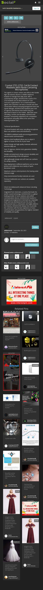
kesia (10, 535)
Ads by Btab (21, 27)
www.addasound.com (14, 22)
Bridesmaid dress (13, 536)
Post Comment (31, 245)
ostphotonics (31, 331)
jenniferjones (12, 576)
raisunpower (31, 386)
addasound (8, 218)
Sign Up (36, 8)
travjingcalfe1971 (13, 445)
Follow (35, 227)
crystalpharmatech (14, 414)
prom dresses (31, 566)
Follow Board (34, 252)
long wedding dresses (14, 578)
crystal (16, 218)
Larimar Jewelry (32, 460)
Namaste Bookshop (14, 346)
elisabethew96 (31, 458)
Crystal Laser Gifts (13, 446)
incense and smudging (15, 348)
